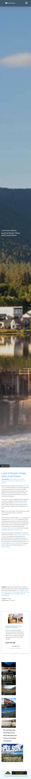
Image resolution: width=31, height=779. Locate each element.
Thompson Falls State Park (8, 528)
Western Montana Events (10, 735)
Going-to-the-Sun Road (9, 738)
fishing (17, 592)
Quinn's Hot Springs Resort (20, 535)
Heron (11, 479)
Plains (12, 481)
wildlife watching (24, 592)
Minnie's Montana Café (16, 530)
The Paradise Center (22, 590)
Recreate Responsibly (9, 730)
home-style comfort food (8, 592)
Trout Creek (21, 479)
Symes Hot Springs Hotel (16, 543)
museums (22, 594)
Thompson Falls (5, 481)
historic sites (13, 594)
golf (2, 594)
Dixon (21, 481)
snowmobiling (5, 595)
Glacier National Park (9, 733)
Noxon (15, 479)
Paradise (16, 481)
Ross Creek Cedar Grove (19, 503)
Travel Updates (7, 741)
